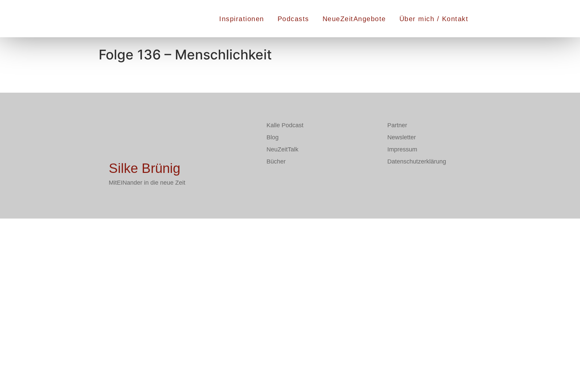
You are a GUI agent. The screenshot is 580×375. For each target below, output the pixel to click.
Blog (273, 137)
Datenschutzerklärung (416, 161)
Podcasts (293, 18)
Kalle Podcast (285, 125)
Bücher (276, 161)
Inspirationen (241, 18)
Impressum (402, 149)
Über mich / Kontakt (434, 18)
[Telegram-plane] (291, 181)
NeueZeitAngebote (354, 18)
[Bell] (311, 181)
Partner (397, 125)
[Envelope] (271, 181)
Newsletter (401, 137)
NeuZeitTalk (282, 149)
